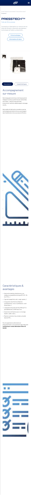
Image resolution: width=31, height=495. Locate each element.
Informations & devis (15, 39)
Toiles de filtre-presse (20, 11)
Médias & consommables (10, 11)
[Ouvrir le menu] (29, 3)
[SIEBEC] (15, 2)
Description (7, 84)
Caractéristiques (22, 84)
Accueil (2, 11)
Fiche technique (15, 35)
